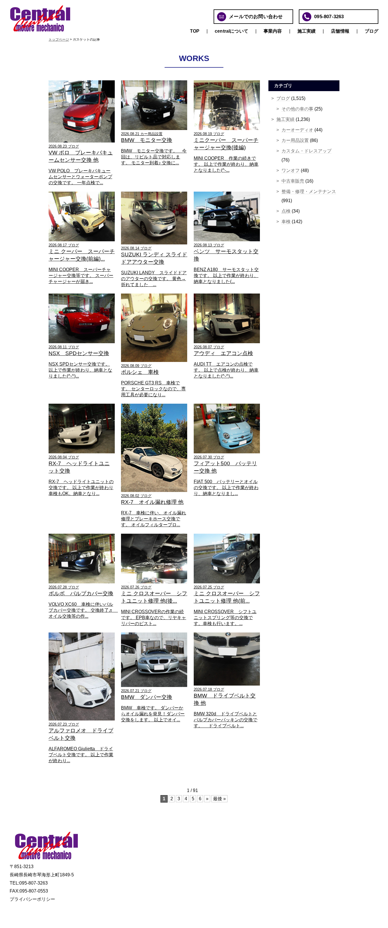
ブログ (371, 31)
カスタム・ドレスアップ (306, 150)
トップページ (59, 39)
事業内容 (273, 31)
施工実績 (306, 31)
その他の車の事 (297, 108)
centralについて (231, 31)
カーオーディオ (297, 129)
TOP (194, 31)
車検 (286, 221)
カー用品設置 (295, 140)
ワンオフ (290, 170)
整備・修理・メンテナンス (308, 191)
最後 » (219, 798)
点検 (286, 211)
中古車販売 (292, 181)
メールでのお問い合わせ (256, 16)
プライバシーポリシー (32, 899)
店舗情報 (340, 31)
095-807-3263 (329, 16)
